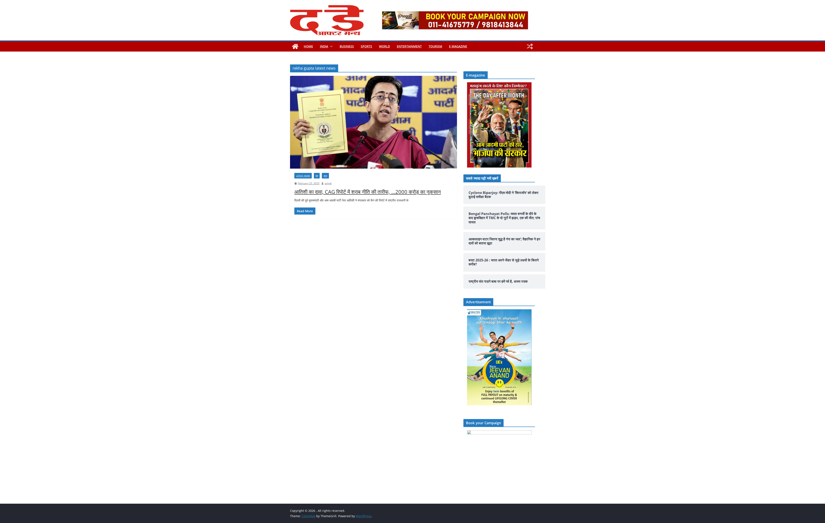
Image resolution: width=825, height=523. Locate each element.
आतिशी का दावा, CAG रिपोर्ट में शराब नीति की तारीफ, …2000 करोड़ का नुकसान (367, 191)
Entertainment (409, 46)
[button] (330, 46)
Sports (366, 46)
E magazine (458, 46)
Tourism (435, 46)
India (324, 46)
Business (347, 46)
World (384, 46)
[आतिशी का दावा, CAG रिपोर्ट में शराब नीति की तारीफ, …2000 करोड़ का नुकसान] (373, 122)
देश (317, 175)
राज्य (325, 175)
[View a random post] (530, 46)
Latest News (303, 175)
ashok (328, 183)
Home (308, 46)
